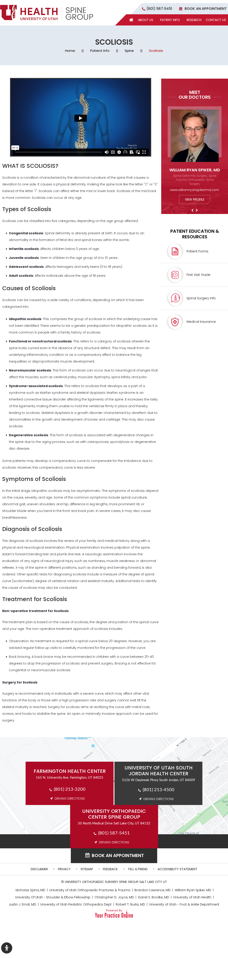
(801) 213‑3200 (70, 789)
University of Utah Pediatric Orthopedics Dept (76, 904)
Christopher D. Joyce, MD (114, 897)
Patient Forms (197, 251)
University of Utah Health (192, 897)
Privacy (64, 869)
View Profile (194, 199)
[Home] (131, 19)
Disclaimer (39, 869)
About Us (145, 20)
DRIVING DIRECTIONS (70, 798)
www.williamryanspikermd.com (194, 190)
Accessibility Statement (177, 869)
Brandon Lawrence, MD (152, 890)
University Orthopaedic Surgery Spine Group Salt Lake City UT (116, 882)
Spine (129, 50)
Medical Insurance (201, 321)
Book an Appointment (206, 8)
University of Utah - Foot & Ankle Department (184, 904)
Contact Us (216, 20)
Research (194, 20)
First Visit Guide (198, 275)
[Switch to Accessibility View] (6, 948)
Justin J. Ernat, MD (22, 904)
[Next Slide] (197, 210)
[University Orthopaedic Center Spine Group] (46, 12)
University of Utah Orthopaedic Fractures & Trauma (89, 890)
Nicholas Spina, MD (30, 890)
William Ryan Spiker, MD (194, 170)
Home (70, 50)
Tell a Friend (138, 869)
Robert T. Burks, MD (130, 904)
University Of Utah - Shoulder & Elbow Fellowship (52, 897)
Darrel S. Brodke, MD (153, 897)
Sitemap (87, 869)
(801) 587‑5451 (159, 8)
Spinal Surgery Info (201, 298)
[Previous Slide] (192, 210)
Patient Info (170, 20)
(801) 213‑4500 (158, 790)
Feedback (110, 869)
